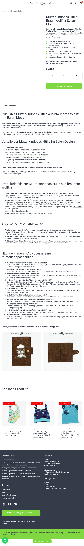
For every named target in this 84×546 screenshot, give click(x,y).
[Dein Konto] (76, 3)
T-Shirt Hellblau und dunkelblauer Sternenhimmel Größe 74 (70, 433)
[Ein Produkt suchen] (71, 3)
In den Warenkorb (64, 86)
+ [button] (76, 75)
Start (3, 11)
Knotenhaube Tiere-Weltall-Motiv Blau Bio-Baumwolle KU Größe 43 (41, 433)
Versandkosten (13, 429)
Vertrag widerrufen (42, 541)
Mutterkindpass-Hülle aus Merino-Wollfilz (16, 471)
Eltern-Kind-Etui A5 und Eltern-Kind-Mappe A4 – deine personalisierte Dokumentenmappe (21, 464)
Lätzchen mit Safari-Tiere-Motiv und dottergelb (14, 432)
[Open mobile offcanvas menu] (3, 3)
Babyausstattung (8, 460)
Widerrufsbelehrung (9, 495)
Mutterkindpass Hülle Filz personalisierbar (31, 286)
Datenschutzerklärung (9, 498)
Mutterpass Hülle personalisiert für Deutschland (19, 468)
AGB (3, 492)
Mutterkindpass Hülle (14, 11)
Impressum (6, 489)
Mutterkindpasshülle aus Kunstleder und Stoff (18, 474)
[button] (5, 540)
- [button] (52, 75)
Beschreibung (10, 105)
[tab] (10, 105)
